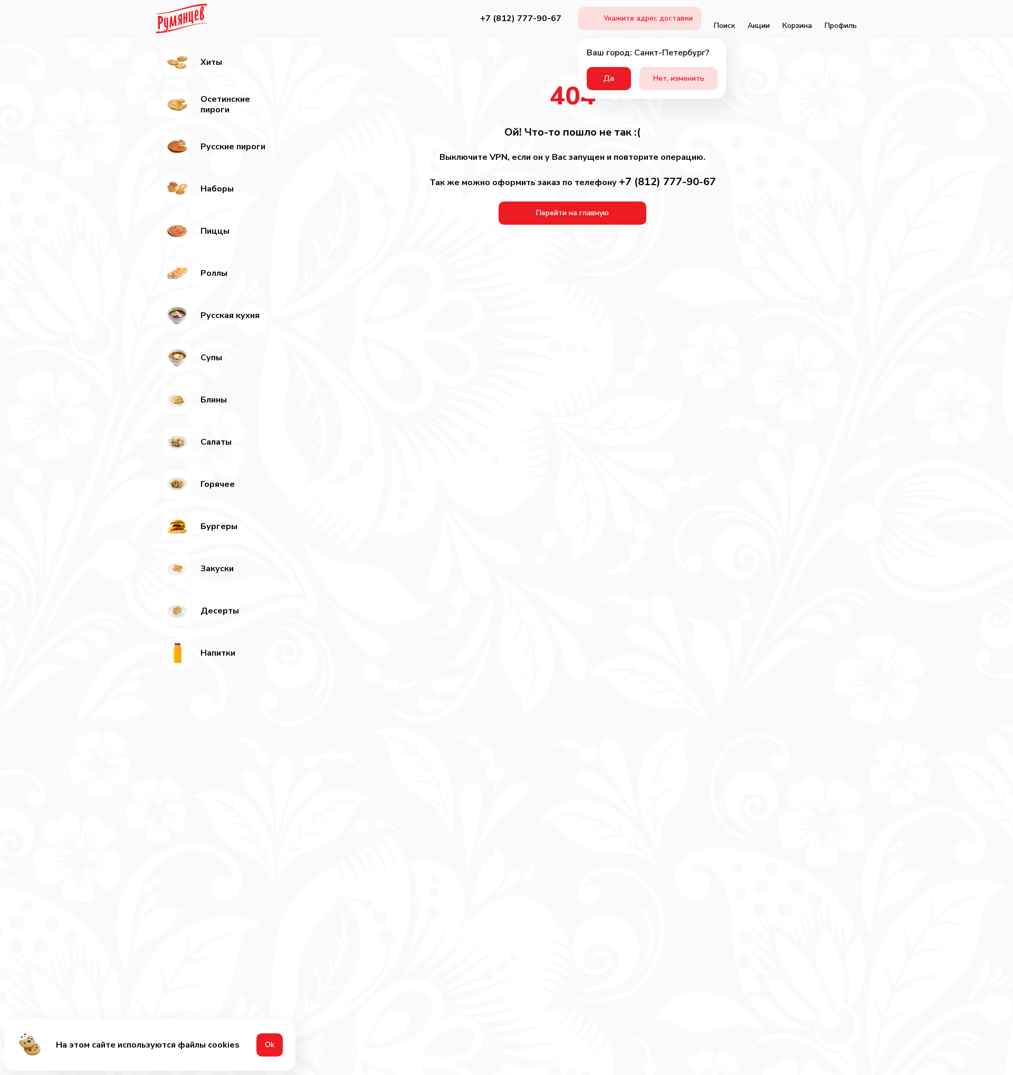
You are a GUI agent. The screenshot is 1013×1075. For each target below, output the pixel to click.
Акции (759, 26)
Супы (211, 357)
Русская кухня (230, 315)
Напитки (217, 653)
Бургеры (218, 526)
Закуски (217, 568)
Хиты (211, 62)
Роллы (213, 273)
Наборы (217, 189)
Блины (213, 400)
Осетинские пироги (225, 104)
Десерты (219, 611)
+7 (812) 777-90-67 (520, 18)
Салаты (216, 442)
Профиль (841, 26)
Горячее (217, 484)
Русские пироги (232, 146)
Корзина (797, 26)
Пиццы (215, 231)
